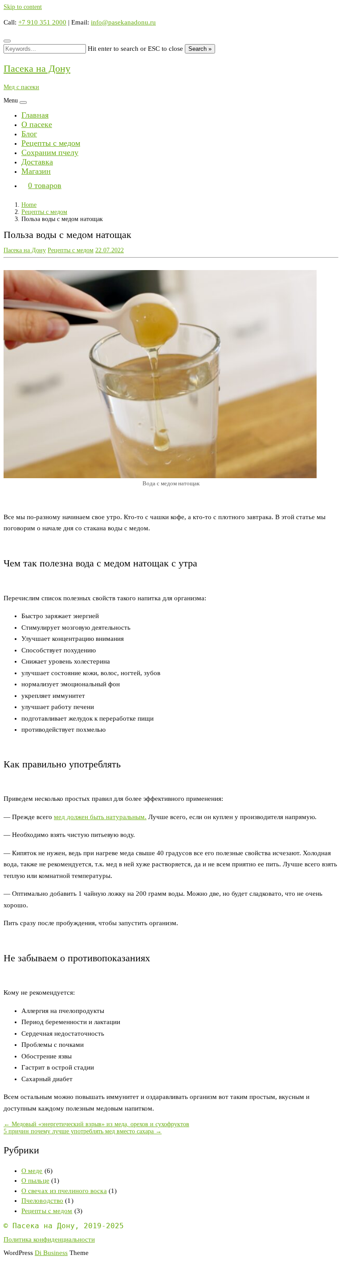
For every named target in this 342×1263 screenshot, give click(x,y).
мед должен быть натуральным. (100, 816)
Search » (200, 48)
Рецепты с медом (50, 143)
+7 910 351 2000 (42, 22)
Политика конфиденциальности (49, 1239)
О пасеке (36, 124)
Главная (35, 115)
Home (29, 204)
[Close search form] (7, 41)
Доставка (37, 161)
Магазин (36, 171)
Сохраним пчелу (49, 152)
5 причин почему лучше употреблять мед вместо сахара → (83, 1131)
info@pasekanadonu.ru (123, 22)
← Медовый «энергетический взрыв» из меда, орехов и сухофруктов (96, 1124)
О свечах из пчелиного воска (64, 1190)
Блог (29, 133)
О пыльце (35, 1180)
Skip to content (23, 7)
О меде (32, 1170)
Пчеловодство (42, 1200)
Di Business (51, 1252)
